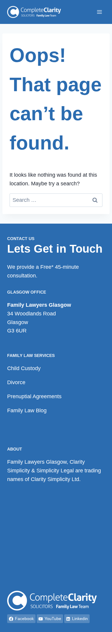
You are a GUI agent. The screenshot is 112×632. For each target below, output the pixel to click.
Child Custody (24, 368)
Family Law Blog (27, 410)
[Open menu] (99, 11)
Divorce (16, 382)
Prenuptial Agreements (34, 396)
